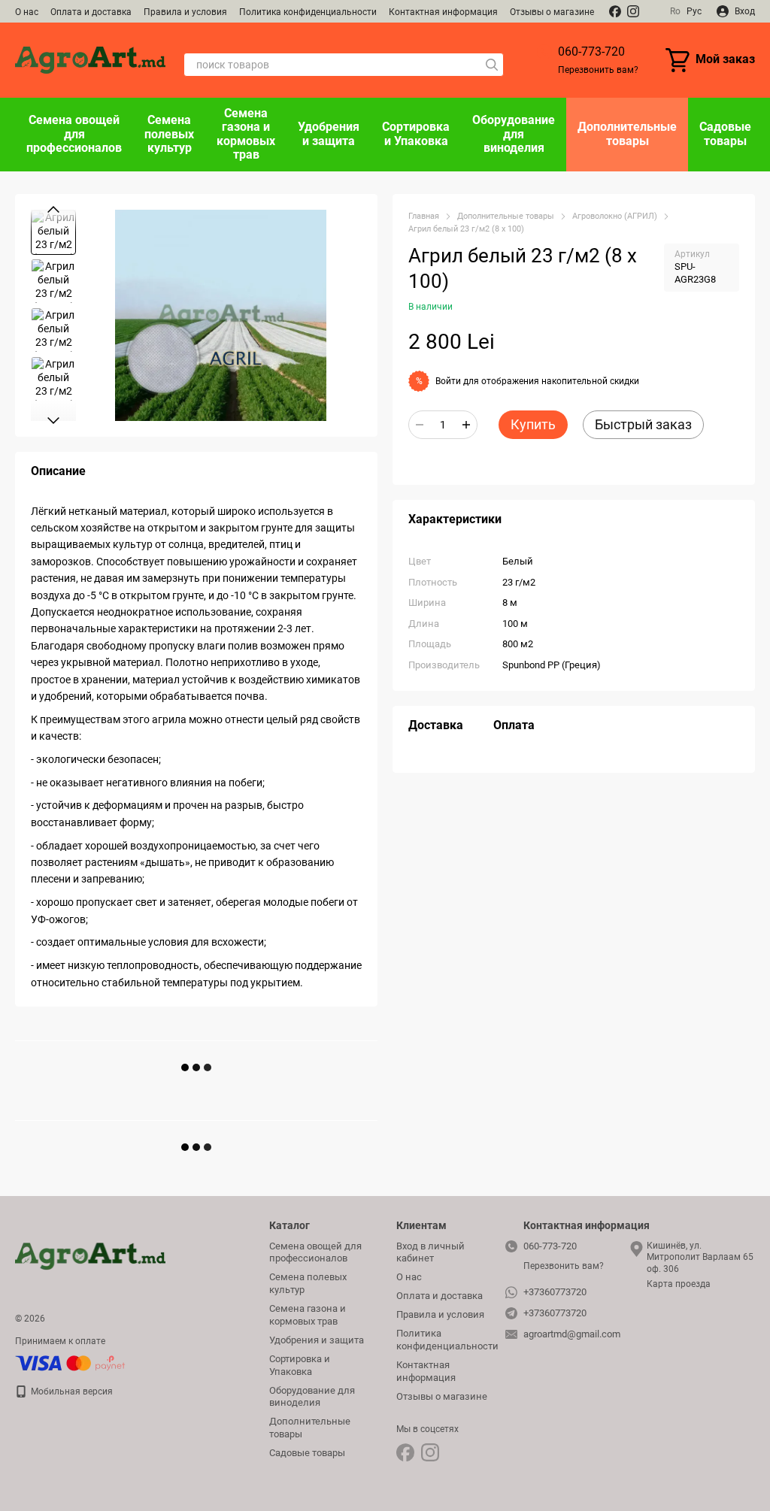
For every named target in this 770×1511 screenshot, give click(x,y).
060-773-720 (591, 51)
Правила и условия (185, 12)
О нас (26, 12)
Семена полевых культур (169, 134)
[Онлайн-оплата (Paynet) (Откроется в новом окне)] (70, 1363)
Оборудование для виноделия (513, 134)
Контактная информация (443, 12)
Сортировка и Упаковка (416, 133)
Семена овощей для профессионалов (74, 134)
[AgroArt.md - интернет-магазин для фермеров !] (90, 1256)
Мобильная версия (71, 1391)
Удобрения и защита (328, 133)
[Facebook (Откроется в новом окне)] (615, 11)
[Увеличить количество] (466, 424)
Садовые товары (725, 133)
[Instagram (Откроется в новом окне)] (633, 11)
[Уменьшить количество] (419, 424)
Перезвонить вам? (598, 70)
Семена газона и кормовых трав (246, 134)
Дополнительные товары (627, 133)
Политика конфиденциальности (308, 12)
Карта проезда (679, 1284)
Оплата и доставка (91, 12)
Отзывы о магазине (552, 12)
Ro (675, 11)
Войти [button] (448, 381)
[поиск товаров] (492, 65)
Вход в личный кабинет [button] (430, 1252)
